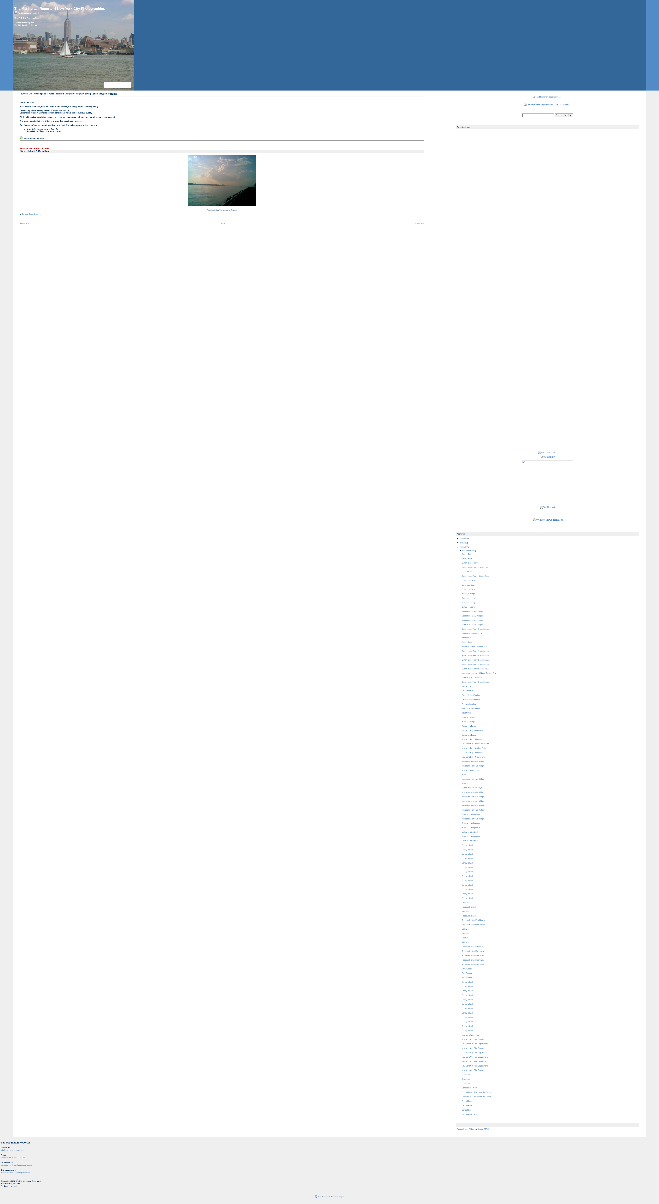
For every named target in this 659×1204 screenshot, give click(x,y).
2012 (462, 538)
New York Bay (467, 686)
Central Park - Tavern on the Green (476, 1092)
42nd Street (466, 713)
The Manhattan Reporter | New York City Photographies (59, 8)
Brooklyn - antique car (471, 814)
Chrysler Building (469, 704)
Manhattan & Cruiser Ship (472, 677)
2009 (462, 547)
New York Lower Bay (470, 770)
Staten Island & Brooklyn (34, 151)
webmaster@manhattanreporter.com (15, 1172)
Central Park (467, 572)
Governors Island (469, 726)
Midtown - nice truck (470, 832)
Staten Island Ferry (470, 563)
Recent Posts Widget (466, 1129)
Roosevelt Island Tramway (473, 947)
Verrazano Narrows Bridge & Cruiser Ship (479, 673)
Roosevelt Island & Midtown (473, 920)
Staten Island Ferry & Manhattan (475, 629)
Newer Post (25, 223)
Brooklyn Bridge (468, 594)
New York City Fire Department (475, 1039)
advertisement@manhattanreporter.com (16, 1165)
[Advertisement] (470, 186)
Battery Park (467, 554)
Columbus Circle (468, 580)
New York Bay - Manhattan (473, 730)
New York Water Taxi (470, 1035)
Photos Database (563, 105)
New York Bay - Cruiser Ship (473, 748)
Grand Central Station (471, 695)
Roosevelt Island (469, 907)
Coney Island (467, 845)
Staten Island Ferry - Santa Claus (475, 567)
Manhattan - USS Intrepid (472, 611)
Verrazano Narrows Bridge (473, 761)
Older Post (419, 223)
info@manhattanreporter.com (12, 1150)
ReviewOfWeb (483, 1129)
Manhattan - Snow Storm (472, 633)
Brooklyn (465, 775)
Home (222, 223)
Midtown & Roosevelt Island (473, 925)
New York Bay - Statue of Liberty (475, 744)
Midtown (465, 903)
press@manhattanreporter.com (13, 1157)
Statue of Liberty (468, 598)
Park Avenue (467, 969)
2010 (462, 543)
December (466, 551)
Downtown (466, 1075)
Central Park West (469, 1088)
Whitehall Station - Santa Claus (474, 647)
